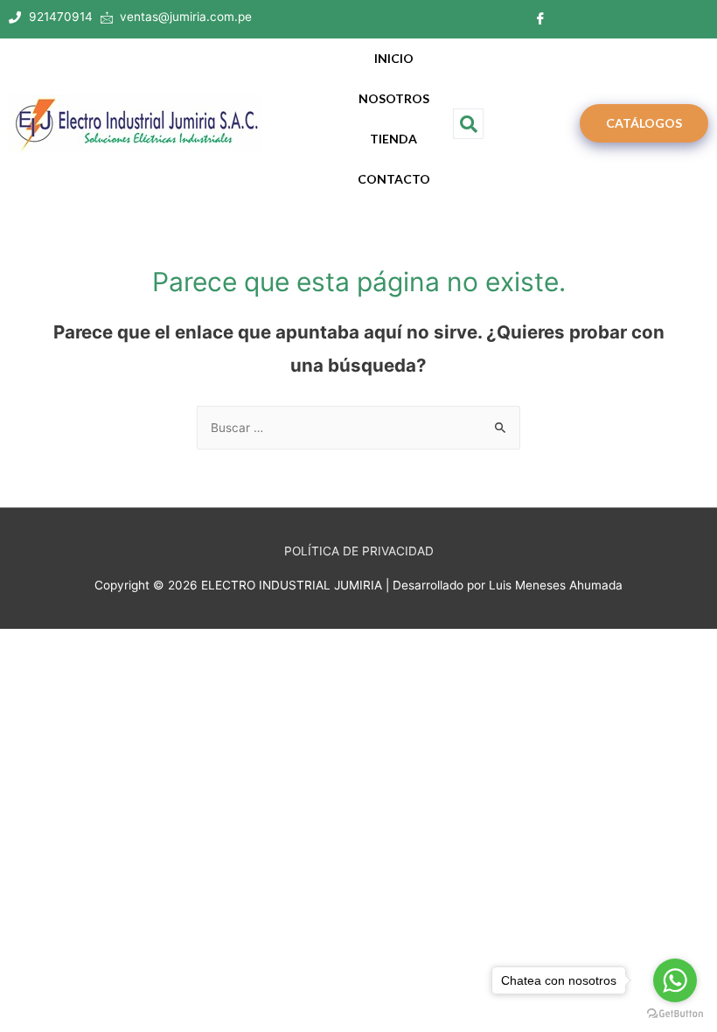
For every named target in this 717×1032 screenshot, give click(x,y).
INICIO (394, 58)
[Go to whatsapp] (675, 980)
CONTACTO (394, 178)
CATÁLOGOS (644, 122)
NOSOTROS (393, 98)
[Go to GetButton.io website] (675, 1014)
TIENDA (393, 138)
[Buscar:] (358, 428)
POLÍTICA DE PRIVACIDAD (359, 551)
